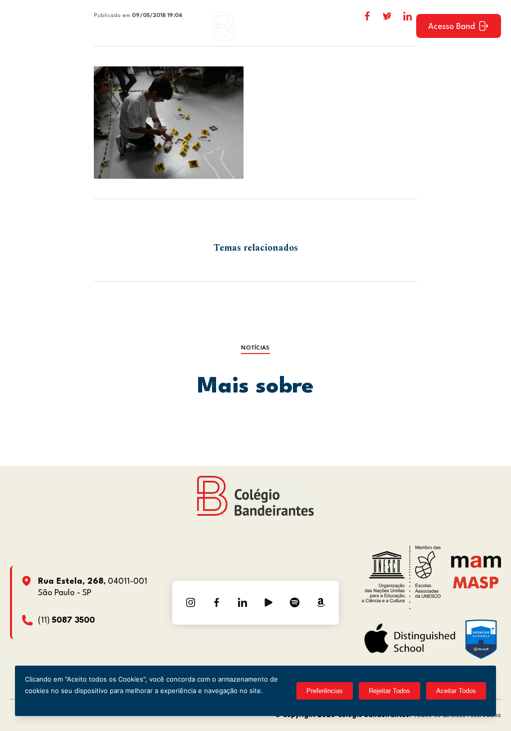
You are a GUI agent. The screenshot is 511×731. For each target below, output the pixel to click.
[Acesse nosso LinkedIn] (243, 603)
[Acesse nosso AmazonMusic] (320, 603)
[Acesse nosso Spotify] (294, 603)
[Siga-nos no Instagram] (191, 603)
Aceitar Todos (456, 691)
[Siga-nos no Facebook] (217, 603)
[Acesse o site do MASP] (476, 582)
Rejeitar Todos (389, 691)
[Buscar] (400, 26)
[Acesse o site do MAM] (476, 565)
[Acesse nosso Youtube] (268, 603)
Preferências (324, 691)
